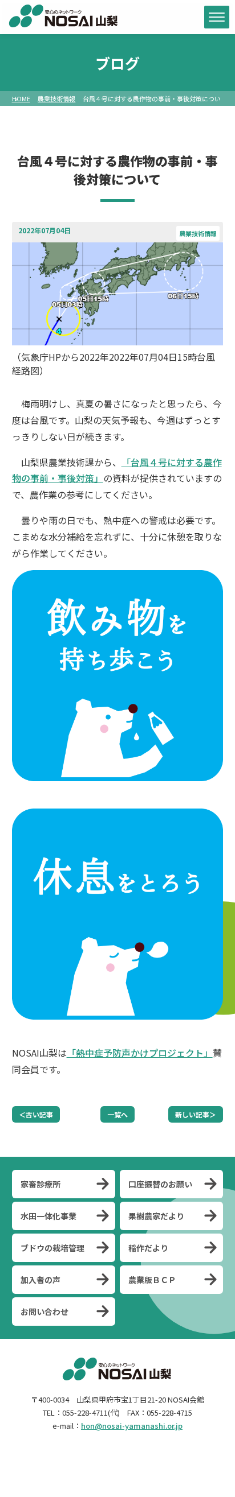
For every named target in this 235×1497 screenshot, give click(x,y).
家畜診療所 (40, 1184)
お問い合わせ (44, 1311)
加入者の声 (40, 1279)
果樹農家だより (156, 1216)
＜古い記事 (36, 1114)
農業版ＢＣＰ (152, 1279)
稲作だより (148, 1247)
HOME (21, 98)
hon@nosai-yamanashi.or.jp (132, 1425)
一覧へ (117, 1114)
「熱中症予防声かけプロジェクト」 (140, 1052)
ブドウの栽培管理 (52, 1247)
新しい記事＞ (195, 1114)
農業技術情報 (56, 98)
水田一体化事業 (48, 1216)
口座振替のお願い (160, 1184)
